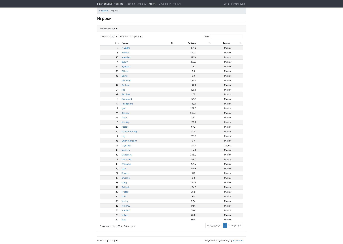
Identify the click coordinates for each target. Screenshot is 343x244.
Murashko (126, 159)
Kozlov (125, 126)
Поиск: (206, 36)
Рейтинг (131, 3)
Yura (124, 219)
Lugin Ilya (126, 145)
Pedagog (126, 164)
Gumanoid (127, 99)
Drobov (125, 85)
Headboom (127, 103)
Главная (103, 10)
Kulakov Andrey (129, 131)
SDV (124, 168)
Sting (124, 182)
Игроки (152, 3)
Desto (125, 75)
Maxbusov (127, 154)
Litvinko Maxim (129, 140)
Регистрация (238, 3)
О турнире (164, 3)
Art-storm (238, 240)
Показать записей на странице (121, 36)
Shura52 (126, 178)
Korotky (125, 122)
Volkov (125, 215)
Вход (226, 3)
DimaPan (126, 80)
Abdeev (125, 52)
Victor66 (126, 205)
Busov (125, 61)
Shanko (125, 173)
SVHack (126, 187)
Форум (177, 3)
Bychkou (126, 66)
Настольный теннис (110, 3)
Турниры (141, 3)
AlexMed (126, 57)
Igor (124, 108)
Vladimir (126, 210)
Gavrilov (126, 94)
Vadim (125, 201)
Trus (124, 196)
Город (226, 43)
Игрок (125, 43)
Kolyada (126, 113)
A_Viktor (126, 48)
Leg (123, 136)
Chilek (125, 71)
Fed (123, 89)
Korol (124, 117)
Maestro (126, 150)
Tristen (125, 191)
